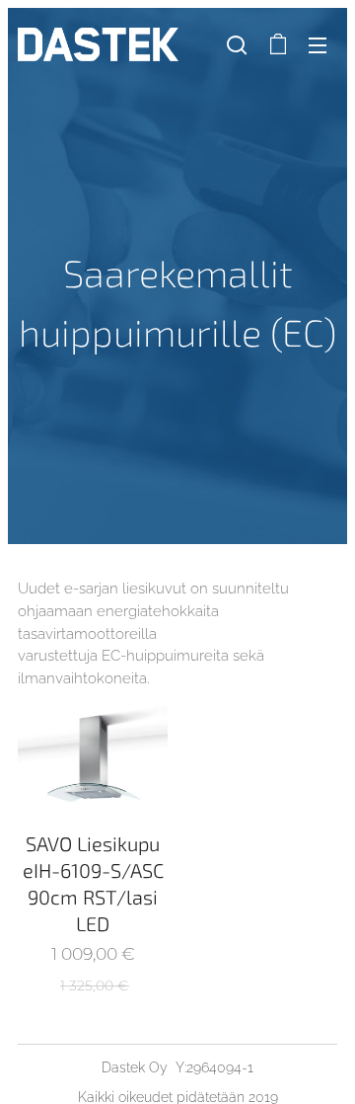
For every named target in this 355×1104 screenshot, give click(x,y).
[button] (236, 44)
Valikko (317, 44)
